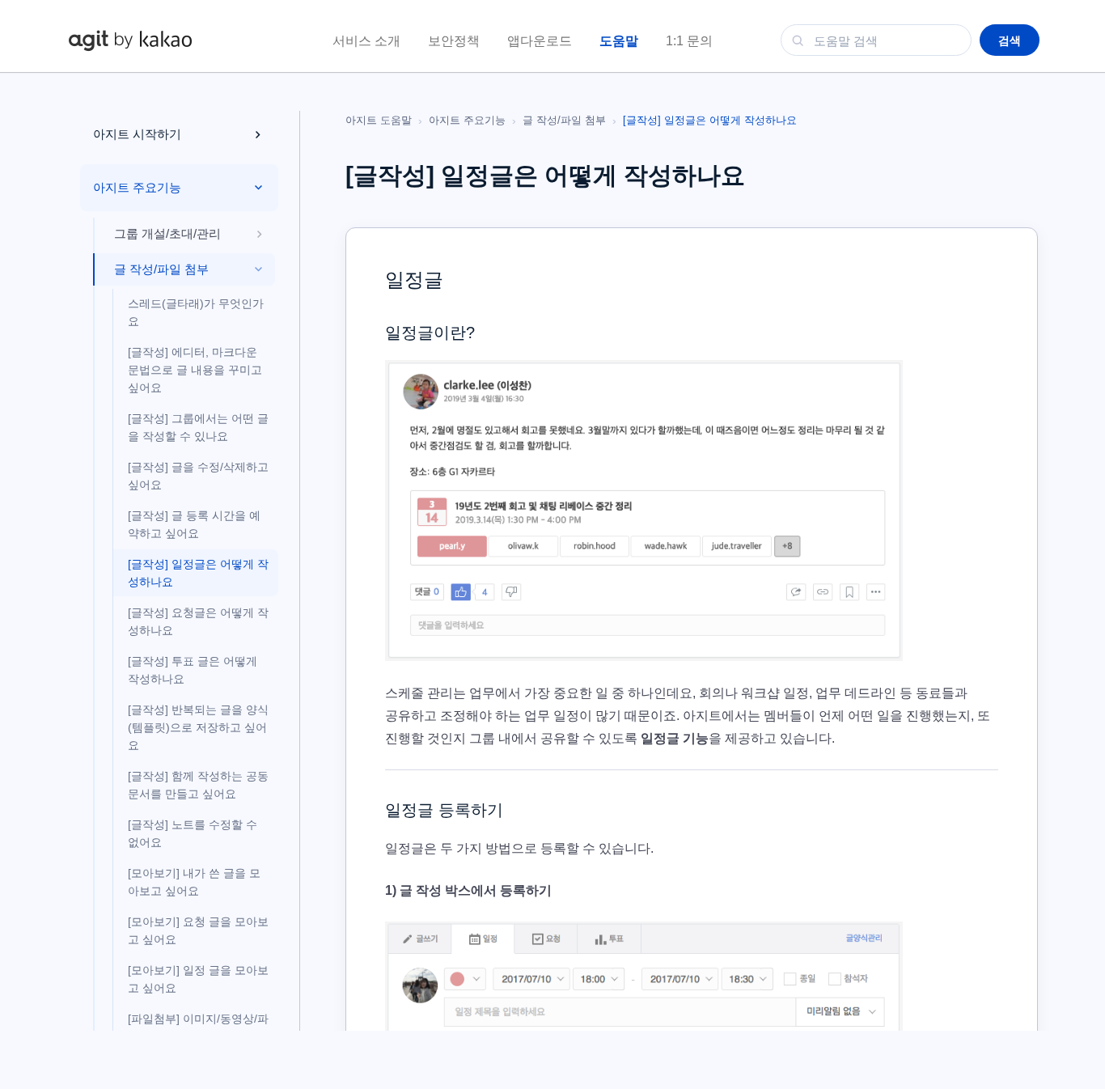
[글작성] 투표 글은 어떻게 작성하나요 (192, 670)
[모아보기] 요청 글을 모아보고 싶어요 (198, 930)
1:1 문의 (689, 41)
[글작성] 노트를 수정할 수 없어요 (192, 833)
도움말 (618, 41)
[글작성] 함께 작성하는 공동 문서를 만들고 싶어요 (198, 784)
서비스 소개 (366, 41)
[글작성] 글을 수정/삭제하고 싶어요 (198, 475)
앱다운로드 (539, 41)
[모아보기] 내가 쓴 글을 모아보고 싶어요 (194, 882)
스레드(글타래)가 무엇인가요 (196, 312)
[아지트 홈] (131, 40)
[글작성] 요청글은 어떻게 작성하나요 (198, 621)
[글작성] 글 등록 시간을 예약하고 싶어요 (194, 524)
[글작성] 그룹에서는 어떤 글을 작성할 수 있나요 (198, 427)
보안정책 (454, 41)
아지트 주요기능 (467, 120)
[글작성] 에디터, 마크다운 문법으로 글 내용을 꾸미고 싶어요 (195, 369)
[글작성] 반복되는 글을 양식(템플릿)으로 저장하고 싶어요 (198, 727)
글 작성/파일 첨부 (564, 120)
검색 (1009, 40)
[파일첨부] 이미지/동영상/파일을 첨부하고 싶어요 (198, 1027)
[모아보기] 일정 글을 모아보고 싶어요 (198, 979)
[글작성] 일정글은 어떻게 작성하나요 (198, 572)
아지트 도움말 (378, 120)
